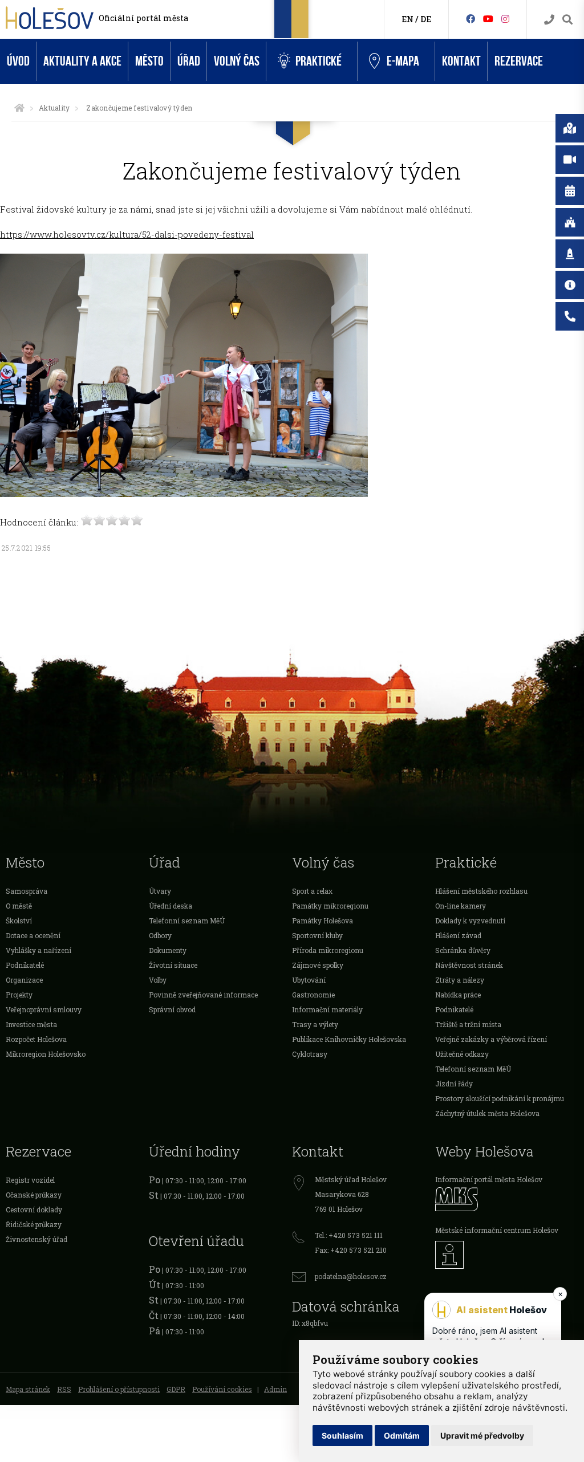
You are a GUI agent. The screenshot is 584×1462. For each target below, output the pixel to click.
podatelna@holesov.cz (351, 1276)
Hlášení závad (458, 935)
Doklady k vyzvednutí (470, 920)
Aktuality (54, 107)
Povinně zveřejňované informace (203, 994)
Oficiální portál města (143, 18)
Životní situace (173, 965)
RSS (64, 1389)
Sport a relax (312, 890)
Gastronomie (313, 994)
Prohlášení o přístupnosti (119, 1389)
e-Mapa (403, 61)
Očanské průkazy (34, 1194)
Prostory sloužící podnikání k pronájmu (499, 1098)
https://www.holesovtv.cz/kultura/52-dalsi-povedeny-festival (127, 234)
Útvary (160, 890)
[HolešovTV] (488, 19)
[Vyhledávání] (567, 20)
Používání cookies (222, 1389)
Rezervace (518, 61)
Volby (158, 979)
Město (149, 61)
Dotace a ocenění (33, 935)
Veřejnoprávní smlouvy (44, 1009)
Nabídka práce (458, 994)
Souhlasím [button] (342, 1435)
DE (425, 19)
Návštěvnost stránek (469, 965)
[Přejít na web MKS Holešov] (506, 1199)
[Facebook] (470, 19)
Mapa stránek (28, 1389)
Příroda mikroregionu (327, 950)
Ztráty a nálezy (459, 979)
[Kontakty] (549, 20)
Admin (275, 1389)
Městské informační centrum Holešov (496, 1230)
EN (407, 19)
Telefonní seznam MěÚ (187, 920)
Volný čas (236, 61)
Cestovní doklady (34, 1209)
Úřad (188, 61)
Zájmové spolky (317, 965)
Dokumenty (167, 950)
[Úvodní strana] (19, 107)
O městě (19, 905)
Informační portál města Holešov (488, 1179)
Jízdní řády (454, 1083)
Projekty (19, 994)
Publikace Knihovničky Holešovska (349, 1039)
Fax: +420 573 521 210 (351, 1250)
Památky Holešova (322, 920)
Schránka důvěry (462, 950)
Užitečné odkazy (462, 1053)
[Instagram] (505, 19)
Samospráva (26, 890)
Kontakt (461, 61)
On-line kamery (460, 905)
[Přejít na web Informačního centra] (506, 1255)
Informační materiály (327, 1009)
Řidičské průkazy (34, 1224)
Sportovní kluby (317, 935)
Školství (19, 920)
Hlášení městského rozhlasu (481, 890)
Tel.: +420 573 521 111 (349, 1235)
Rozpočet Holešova (36, 1039)
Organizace (24, 979)
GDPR (176, 1389)
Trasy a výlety (315, 1024)
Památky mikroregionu (330, 905)
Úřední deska (170, 905)
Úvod (18, 61)
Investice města (31, 1024)
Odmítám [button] (402, 1435)
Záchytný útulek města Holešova (487, 1113)
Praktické (318, 61)
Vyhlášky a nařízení (38, 950)
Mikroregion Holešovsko (46, 1053)
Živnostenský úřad (36, 1239)
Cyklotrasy (309, 1053)
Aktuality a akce (82, 61)
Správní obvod (172, 1009)
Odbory (160, 935)
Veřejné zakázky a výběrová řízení (491, 1039)
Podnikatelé (25, 965)
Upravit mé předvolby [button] (482, 1435)
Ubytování (309, 979)
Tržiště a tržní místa (468, 1024)
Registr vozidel (30, 1179)
